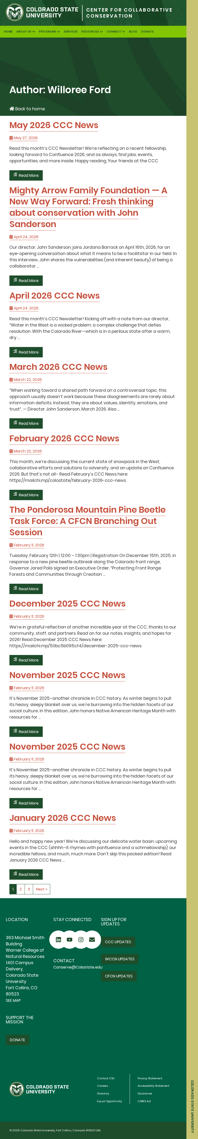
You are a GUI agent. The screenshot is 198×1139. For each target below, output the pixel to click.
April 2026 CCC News (54, 295)
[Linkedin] (58, 939)
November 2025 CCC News (67, 675)
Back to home (29, 109)
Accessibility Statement (153, 1086)
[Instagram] (81, 939)
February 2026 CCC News (64, 438)
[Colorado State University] (41, 13)
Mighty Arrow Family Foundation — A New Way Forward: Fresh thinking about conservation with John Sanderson (88, 207)
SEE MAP (13, 1000)
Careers (102, 1086)
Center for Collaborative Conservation (129, 13)
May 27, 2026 (25, 138)
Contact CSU (106, 1078)
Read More (29, 175)
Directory (103, 1093)
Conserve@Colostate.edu (77, 967)
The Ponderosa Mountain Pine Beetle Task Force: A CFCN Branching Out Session (87, 521)
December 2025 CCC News (67, 603)
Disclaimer (145, 1093)
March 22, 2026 (27, 379)
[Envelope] (92, 939)
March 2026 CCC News (58, 367)
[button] (118, 942)
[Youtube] (69, 939)
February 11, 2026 (28, 545)
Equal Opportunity (109, 1101)
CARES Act (144, 1101)
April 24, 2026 (25, 237)
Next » (41, 889)
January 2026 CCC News (62, 818)
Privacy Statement (150, 1078)
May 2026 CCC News (53, 125)
